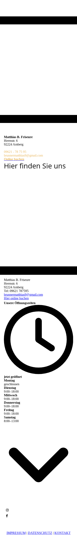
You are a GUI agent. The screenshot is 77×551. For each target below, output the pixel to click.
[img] (38, 61)
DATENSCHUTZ (40, 533)
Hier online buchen (16, 298)
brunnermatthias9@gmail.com (23, 294)
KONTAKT (62, 533)
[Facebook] (7, 516)
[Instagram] (7, 510)
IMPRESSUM (16, 533)
